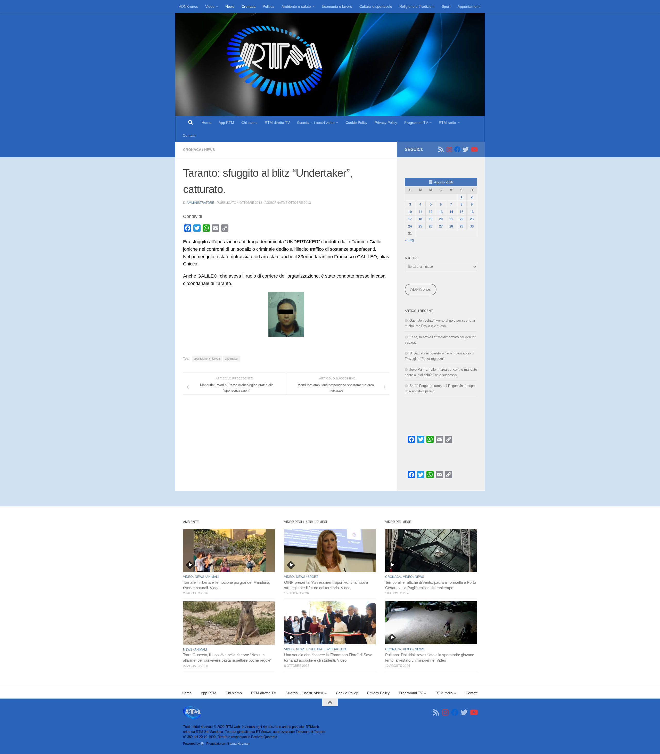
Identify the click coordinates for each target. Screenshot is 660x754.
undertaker (231, 358)
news (209, 150)
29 (461, 226)
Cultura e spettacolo (375, 6)
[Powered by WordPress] (202, 743)
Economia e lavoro (337, 6)
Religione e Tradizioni (416, 6)
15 (461, 212)
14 (451, 212)
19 (430, 219)
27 (441, 226)
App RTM (226, 122)
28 (451, 226)
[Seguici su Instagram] (449, 149)
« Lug (409, 240)
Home (206, 122)
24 (410, 226)
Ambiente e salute (296, 6)
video (188, 576)
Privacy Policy (386, 122)
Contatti (189, 135)
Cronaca (248, 6)
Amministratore (200, 203)
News (229, 6)
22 (461, 219)
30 (472, 226)
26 (430, 226)
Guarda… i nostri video (316, 122)
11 (420, 212)
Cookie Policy (356, 122)
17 (410, 219)
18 (420, 219)
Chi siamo (249, 122)
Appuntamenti (469, 6)
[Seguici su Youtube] (474, 149)
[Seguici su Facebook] (457, 149)
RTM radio (447, 122)
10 (410, 212)
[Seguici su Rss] (441, 149)
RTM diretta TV (277, 122)
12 (430, 212)
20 (441, 219)
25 (420, 226)
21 (451, 219)
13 (441, 212)
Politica (268, 6)
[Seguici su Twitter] (466, 149)
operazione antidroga (207, 358)
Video (209, 6)
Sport (446, 6)
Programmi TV (416, 122)
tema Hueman (240, 743)
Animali (212, 576)
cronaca (192, 150)
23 (472, 219)
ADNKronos (188, 6)
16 (472, 212)
